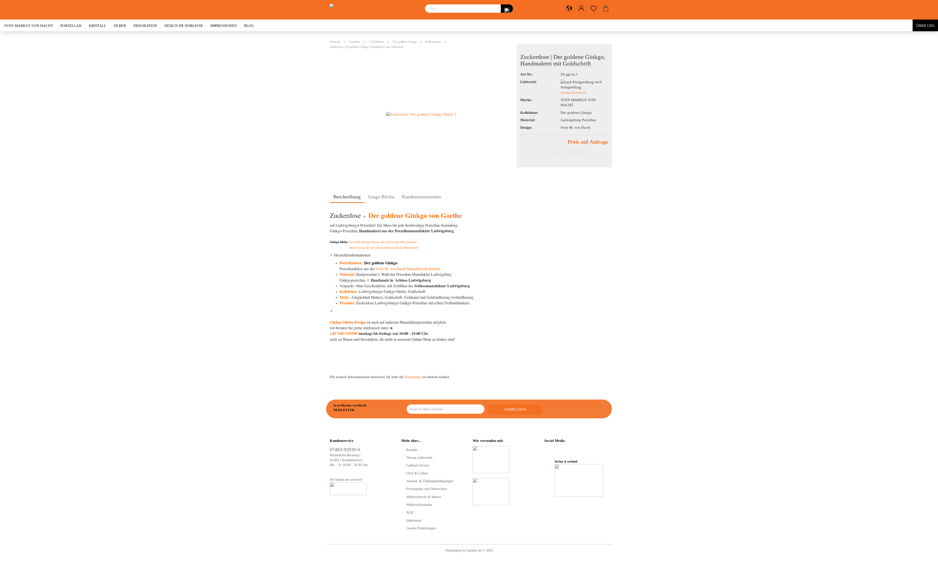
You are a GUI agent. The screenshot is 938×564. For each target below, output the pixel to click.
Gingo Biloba (381, 196)
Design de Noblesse (183, 26)
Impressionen (223, 26)
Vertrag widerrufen (419, 457)
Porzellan (71, 26)
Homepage (413, 377)
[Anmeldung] (581, 8)
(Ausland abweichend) (573, 92)
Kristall (97, 26)
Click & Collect (417, 473)
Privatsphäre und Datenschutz (426, 489)
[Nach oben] (924, 556)
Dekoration (145, 26)
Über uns (925, 26)
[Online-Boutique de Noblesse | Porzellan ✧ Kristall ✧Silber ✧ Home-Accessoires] (374, 10)
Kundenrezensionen (421, 196)
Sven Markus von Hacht (28, 26)
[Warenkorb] (606, 8)
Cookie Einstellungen (421, 528)
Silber (120, 26)
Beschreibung (347, 196)
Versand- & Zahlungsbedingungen (429, 481)
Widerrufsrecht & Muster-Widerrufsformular (424, 501)
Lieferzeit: (528, 82)
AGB (409, 512)
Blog (249, 26)
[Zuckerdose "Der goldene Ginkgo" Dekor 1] (421, 114)
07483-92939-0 (345, 449)
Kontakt (411, 450)
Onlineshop (453, 550)
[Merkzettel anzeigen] (593, 8)
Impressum (413, 520)
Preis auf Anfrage (588, 142)
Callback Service (417, 465)
